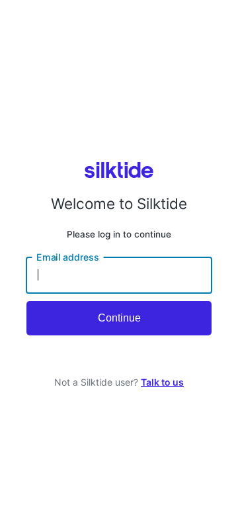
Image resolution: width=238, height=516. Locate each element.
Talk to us (162, 382)
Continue (119, 317)
